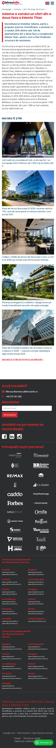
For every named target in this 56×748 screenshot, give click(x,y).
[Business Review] (41, 465)
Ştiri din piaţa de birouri (34, 9)
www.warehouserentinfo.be (12, 649)
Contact (17, 738)
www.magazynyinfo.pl (36, 666)
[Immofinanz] (41, 503)
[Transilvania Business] (15, 484)
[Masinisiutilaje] (41, 475)
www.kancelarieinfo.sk (10, 621)
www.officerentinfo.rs (35, 614)
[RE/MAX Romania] (15, 475)
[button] (51, 3)
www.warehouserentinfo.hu (38, 659)
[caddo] (15, 493)
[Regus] (41, 521)
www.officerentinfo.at (9, 574)
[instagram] (20, 435)
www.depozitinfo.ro (9, 676)
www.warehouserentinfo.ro (12, 678)
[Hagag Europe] (15, 548)
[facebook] (6, 435)
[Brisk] (15, 539)
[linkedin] (13, 435)
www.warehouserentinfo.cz (38, 649)
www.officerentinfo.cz (36, 584)
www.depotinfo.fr (8, 656)
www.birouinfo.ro (8, 611)
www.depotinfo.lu (8, 666)
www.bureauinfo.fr (8, 592)
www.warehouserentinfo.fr (11, 659)
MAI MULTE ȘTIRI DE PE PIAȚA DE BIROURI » (22, 359)
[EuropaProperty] (41, 493)
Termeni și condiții (31, 738)
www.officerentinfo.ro (10, 614)
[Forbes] (15, 503)
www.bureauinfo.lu (8, 601)
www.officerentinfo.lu (9, 604)
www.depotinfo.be (8, 647)
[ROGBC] (15, 465)
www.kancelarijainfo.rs (36, 611)
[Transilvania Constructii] (41, 539)
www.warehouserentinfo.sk (12, 688)
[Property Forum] (15, 521)
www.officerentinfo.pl (35, 604)
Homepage (6, 9)
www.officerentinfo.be (36, 574)
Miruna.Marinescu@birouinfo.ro (22, 391)
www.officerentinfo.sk (10, 623)
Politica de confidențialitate (27, 741)
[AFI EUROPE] (41, 530)
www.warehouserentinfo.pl (37, 668)
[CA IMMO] (41, 485)
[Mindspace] (15, 512)
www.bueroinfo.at (8, 572)
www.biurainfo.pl (34, 601)
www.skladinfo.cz (34, 647)
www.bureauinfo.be (35, 572)
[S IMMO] (15, 530)
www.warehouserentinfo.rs (38, 678)
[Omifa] (41, 512)
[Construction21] (41, 454)
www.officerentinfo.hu (36, 594)
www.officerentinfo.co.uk (37, 621)
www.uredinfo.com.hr (9, 582)
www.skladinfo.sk (8, 686)
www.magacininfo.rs (35, 676)
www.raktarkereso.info (36, 656)
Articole (17, 9)
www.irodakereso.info (36, 592)
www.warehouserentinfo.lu (11, 668)
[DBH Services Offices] (41, 548)
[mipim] (15, 454)
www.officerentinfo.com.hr (11, 584)
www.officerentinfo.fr (9, 594)
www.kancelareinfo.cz (36, 582)
